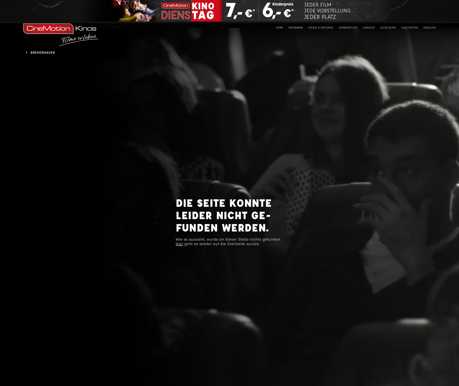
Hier (179, 243)
